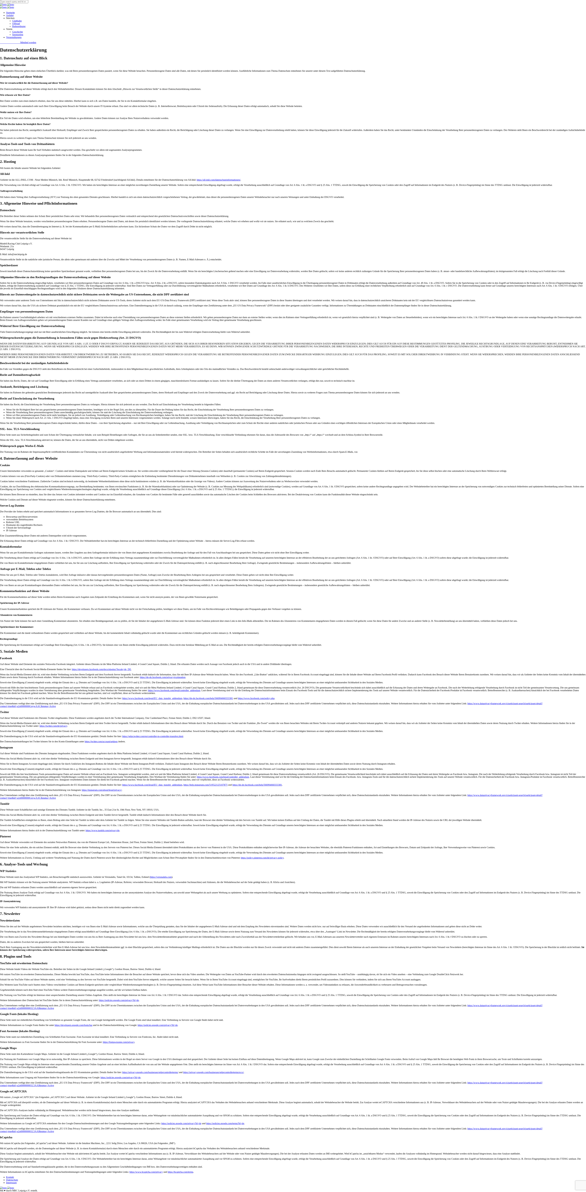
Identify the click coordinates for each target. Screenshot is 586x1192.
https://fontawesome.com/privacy (118, 1042)
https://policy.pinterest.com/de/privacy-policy (262, 857)
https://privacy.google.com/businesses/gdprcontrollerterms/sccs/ (213, 1072)
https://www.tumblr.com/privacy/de (102, 830)
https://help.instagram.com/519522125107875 (205, 785)
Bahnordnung (18, 26)
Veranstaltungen (14, 37)
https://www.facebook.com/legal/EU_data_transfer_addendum (152, 698)
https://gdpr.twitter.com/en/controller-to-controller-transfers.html (152, 736)
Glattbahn (17, 21)
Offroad (16, 23)
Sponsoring (17, 34)
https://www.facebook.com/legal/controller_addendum (174, 690)
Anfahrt (10, 15)
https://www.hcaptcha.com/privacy (146, 1172)
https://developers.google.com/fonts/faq (73, 1025)
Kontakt (10, 1177)
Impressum (11, 1182)
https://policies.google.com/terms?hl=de (225, 1123)
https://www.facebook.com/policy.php (256, 698)
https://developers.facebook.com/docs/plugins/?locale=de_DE (101, 669)
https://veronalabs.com (161, 877)
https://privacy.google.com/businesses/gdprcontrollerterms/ (150, 1072)
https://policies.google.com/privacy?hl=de (119, 1000)
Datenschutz (12, 1180)
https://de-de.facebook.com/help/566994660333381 (208, 698)
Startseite (10, 12)
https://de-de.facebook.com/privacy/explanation (162, 677)
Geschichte (17, 32)
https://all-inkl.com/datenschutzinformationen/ (219, 180)
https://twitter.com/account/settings (101, 741)
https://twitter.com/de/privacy (53, 726)
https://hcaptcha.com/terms (180, 1172)
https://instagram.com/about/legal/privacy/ (102, 790)
